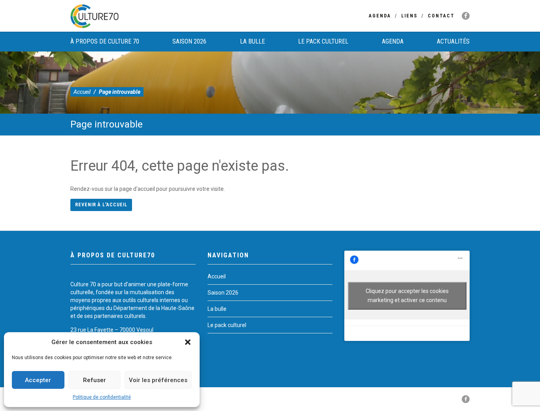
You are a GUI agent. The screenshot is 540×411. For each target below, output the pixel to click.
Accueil (82, 92)
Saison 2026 (189, 41)
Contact (441, 16)
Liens (409, 16)
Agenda (380, 16)
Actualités (453, 41)
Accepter (38, 380)
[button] (188, 342)
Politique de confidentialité (102, 397)
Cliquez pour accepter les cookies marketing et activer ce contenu (407, 295)
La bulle (252, 41)
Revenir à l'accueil (101, 204)
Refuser (94, 380)
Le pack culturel (323, 41)
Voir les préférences (158, 380)
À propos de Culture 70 (104, 41)
